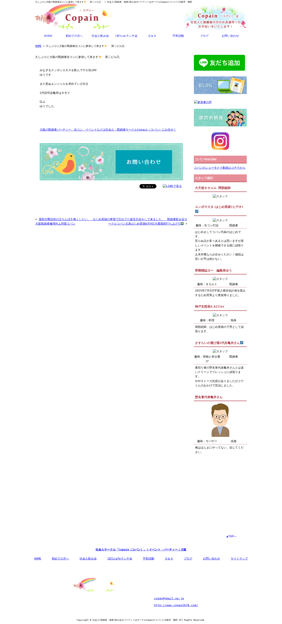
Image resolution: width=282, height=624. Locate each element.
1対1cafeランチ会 (126, 35)
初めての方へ (74, 35)
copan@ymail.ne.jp (169, 598)
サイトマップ (239, 558)
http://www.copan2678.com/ (176, 605)
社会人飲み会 (100, 35)
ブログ (204, 35)
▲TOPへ (231, 536)
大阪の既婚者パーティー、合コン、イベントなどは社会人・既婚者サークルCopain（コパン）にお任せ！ (108, 129)
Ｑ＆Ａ (152, 35)
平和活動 (178, 35)
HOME (48, 35)
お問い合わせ (230, 35)
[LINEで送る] (172, 186)
